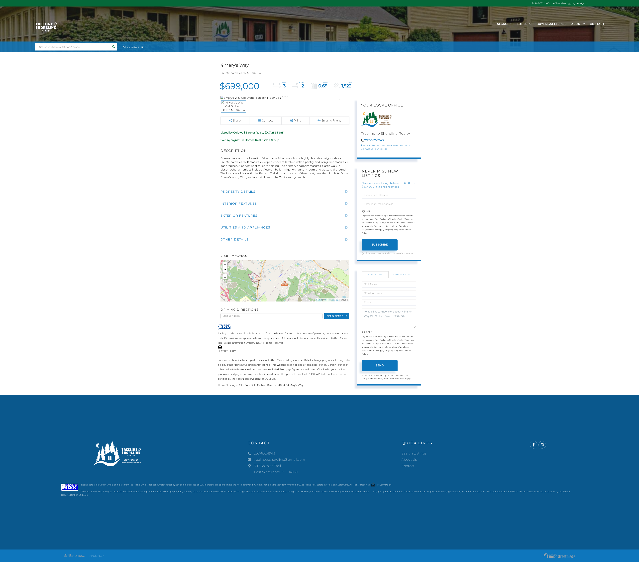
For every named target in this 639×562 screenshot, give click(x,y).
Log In (574, 3)
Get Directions (336, 316)
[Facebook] (533, 445)
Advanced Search (131, 47)
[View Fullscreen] (224, 276)
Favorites (560, 3)
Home (221, 385)
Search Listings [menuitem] (414, 453)
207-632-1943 (541, 3)
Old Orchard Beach (263, 385)
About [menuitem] (576, 24)
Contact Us (367, 149)
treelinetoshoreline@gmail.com (279, 460)
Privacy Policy (227, 351)
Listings (232, 385)
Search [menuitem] (503, 24)
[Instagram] (542, 445)
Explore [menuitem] (524, 24)
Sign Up (584, 3)
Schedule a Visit (402, 274)
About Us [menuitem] (409, 460)
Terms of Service (396, 378)
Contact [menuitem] (597, 24)
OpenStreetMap (331, 300)
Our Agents (381, 149)
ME (241, 385)
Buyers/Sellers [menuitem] (550, 24)
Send (380, 365)
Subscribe (380, 244)
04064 (281, 385)
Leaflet (319, 300)
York (247, 385)
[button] (113, 46)
